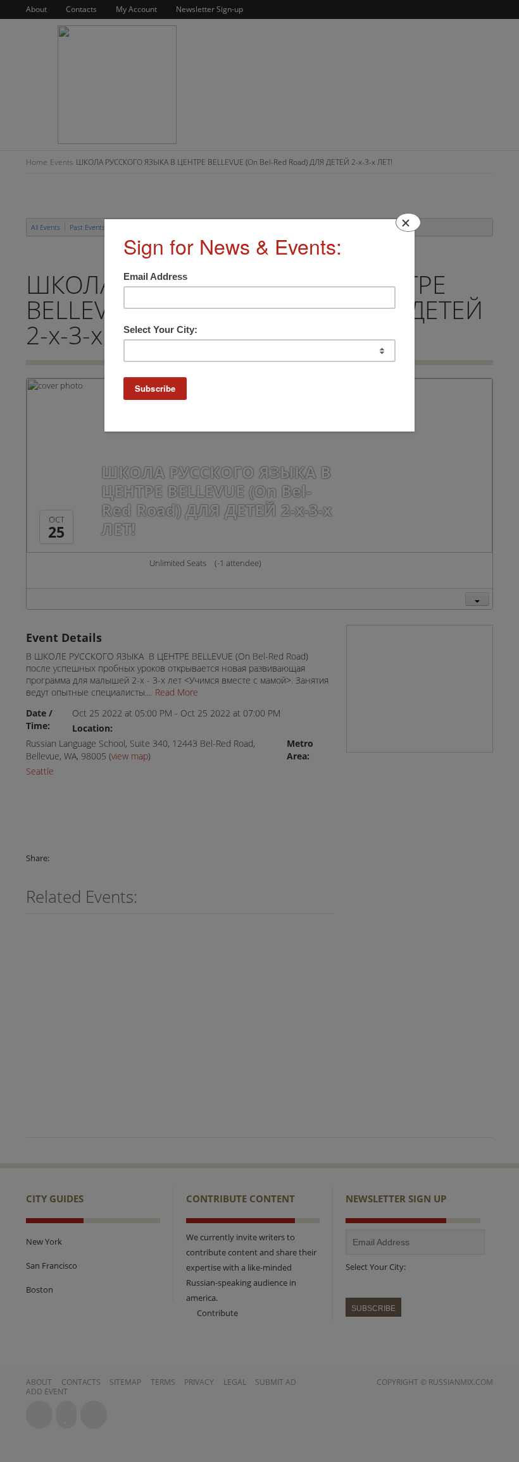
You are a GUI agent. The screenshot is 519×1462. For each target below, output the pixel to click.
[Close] (408, 222)
